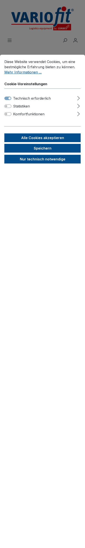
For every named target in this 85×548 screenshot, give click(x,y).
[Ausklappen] (78, 97)
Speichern (42, 148)
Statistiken (21, 106)
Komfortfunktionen (28, 114)
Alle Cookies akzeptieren (42, 138)
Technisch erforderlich (32, 98)
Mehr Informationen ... (23, 72)
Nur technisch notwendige (42, 159)
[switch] (7, 106)
